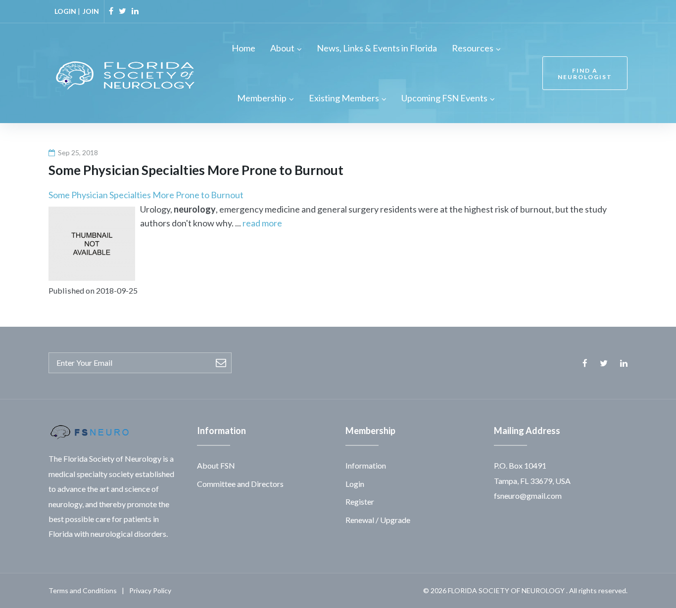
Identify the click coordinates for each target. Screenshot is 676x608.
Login (354, 483)
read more (262, 222)
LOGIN (65, 11)
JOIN (91, 11)
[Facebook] (111, 11)
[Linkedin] (135, 11)
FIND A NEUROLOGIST (585, 74)
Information (365, 465)
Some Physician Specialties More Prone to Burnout (145, 194)
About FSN (216, 465)
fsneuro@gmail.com (528, 495)
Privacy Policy (150, 590)
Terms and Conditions (82, 590)
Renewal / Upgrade (377, 519)
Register (359, 501)
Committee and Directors (240, 483)
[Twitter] (122, 11)
